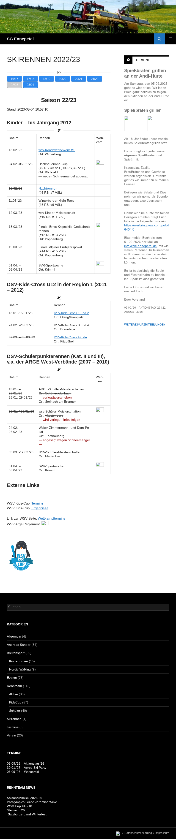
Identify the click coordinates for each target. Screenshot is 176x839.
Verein (11, 735)
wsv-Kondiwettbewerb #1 (56, 150)
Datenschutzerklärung (138, 833)
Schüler (14, 710)
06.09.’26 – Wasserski (23, 772)
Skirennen (14, 719)
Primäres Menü (170, 38)
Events (12, 677)
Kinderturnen (18, 661)
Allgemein (14, 636)
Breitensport (16, 653)
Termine (142, 60)
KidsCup (15, 702)
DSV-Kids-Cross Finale (70, 337)
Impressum (162, 833)
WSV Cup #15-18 (19, 806)
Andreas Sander (18, 644)
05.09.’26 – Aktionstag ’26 (142, 307)
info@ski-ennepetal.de (140, 246)
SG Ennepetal (20, 39)
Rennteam (14, 686)
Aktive (13, 694)
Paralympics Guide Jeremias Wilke (32, 802)
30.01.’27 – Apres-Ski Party (26, 767)
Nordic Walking (20, 669)
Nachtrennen (47, 188)
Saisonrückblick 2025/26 (24, 798)
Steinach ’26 (16, 810)
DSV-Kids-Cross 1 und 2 (71, 313)
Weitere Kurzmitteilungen (146, 324)
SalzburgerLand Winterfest (27, 814)
